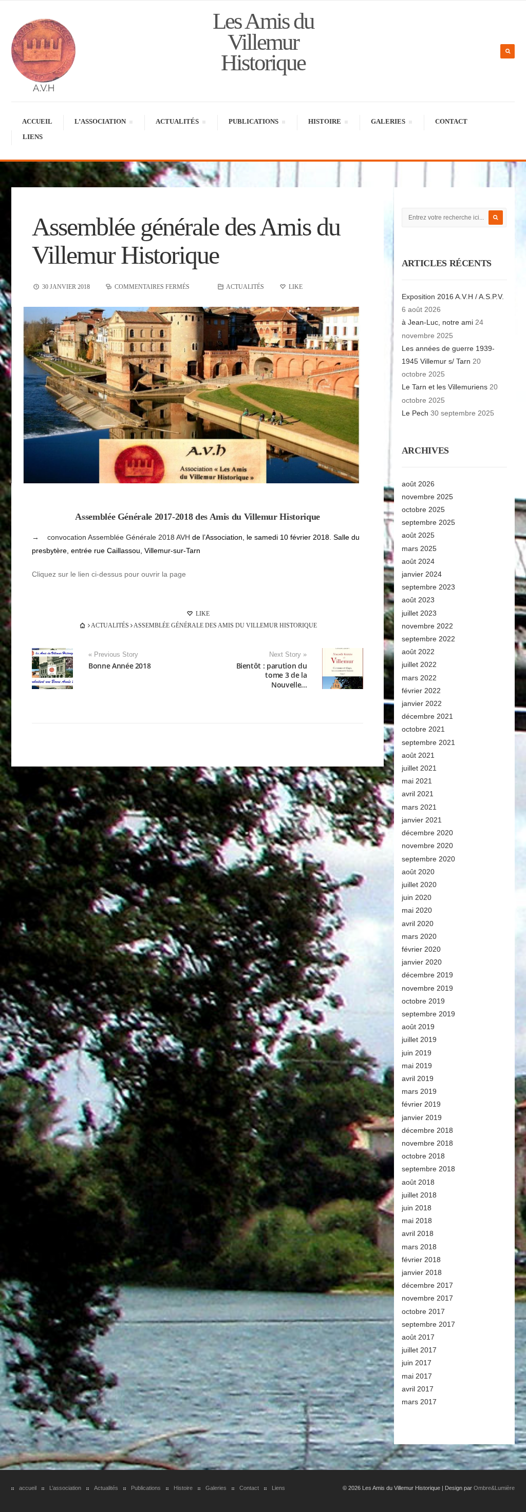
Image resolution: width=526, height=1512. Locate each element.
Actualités (177, 122)
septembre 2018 (428, 1169)
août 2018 (418, 1182)
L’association (100, 122)
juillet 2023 (419, 613)
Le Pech (415, 413)
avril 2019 (418, 1078)
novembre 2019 (427, 988)
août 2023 (418, 600)
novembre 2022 (427, 626)
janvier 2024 (422, 574)
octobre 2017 (423, 1311)
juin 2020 (416, 897)
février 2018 (421, 1259)
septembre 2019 (428, 1014)
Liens (33, 137)
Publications (253, 122)
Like (202, 613)
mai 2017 (417, 1376)
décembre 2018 (427, 1130)
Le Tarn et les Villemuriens (444, 387)
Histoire (324, 122)
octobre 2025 (423, 509)
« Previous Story (113, 654)
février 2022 (421, 690)
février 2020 (421, 949)
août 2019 (418, 1027)
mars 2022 (419, 678)
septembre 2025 (428, 522)
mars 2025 (419, 548)
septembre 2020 (428, 859)
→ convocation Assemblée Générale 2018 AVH (111, 537)
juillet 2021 (419, 768)
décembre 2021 (427, 716)
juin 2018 (416, 1208)
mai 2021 (417, 781)
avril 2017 (418, 1389)
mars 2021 (419, 807)
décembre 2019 (427, 975)
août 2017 (418, 1337)
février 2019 (421, 1104)
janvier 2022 (422, 703)
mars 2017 (419, 1402)
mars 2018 (419, 1247)
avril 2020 (418, 923)
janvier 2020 (422, 962)
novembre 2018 (427, 1143)
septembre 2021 (428, 742)
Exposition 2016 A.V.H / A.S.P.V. (453, 296)
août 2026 (418, 484)
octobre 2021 (423, 729)
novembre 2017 (427, 1298)
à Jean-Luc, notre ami (437, 322)
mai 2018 (417, 1220)
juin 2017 (416, 1363)
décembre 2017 (427, 1285)
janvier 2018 (422, 1272)
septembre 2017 (428, 1324)
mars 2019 (419, 1091)
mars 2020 (419, 936)
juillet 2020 (419, 884)
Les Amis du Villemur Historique (263, 41)
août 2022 (418, 651)
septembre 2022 (428, 639)
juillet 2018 (419, 1195)
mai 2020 (417, 910)
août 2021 (418, 755)
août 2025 (418, 535)
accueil (37, 121)
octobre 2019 (423, 1001)
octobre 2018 (423, 1156)
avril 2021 (418, 794)
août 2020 (418, 872)
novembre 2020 (427, 845)
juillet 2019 (419, 1039)
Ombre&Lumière (494, 1488)
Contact (451, 121)
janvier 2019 (422, 1117)
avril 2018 (418, 1233)
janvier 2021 (422, 820)
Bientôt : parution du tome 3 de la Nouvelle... (271, 675)
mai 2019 (417, 1066)
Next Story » (288, 654)
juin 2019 (416, 1053)
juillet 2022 (419, 664)
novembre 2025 (427, 497)
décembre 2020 (427, 833)
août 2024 (418, 561)
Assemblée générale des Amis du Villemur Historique (186, 240)
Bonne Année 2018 (119, 666)
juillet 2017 (419, 1350)
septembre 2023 (428, 587)
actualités (245, 286)
